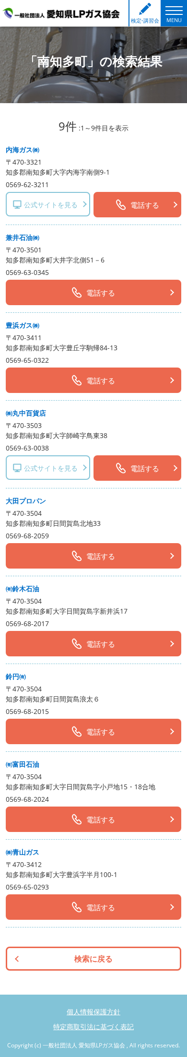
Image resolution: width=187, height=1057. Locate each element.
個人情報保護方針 (93, 1011)
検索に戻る (93, 958)
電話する (144, 205)
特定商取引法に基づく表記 (93, 1026)
